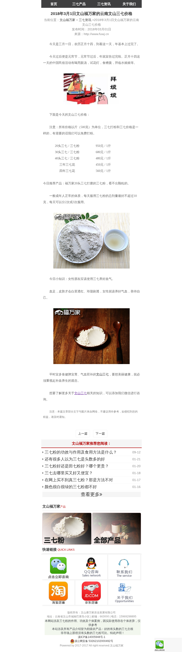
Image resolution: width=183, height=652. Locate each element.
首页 (53, 4)
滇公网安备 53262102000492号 (94, 641)
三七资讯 (104, 4)
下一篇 (100, 433)
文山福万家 (67, 20)
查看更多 (90, 494)
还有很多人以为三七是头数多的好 (75, 459)
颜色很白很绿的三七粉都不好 (71, 487)
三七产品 (79, 4)
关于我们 (129, 4)
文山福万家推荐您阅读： (91, 443)
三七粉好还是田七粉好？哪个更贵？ (77, 466)
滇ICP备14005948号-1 (91, 637)
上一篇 (82, 433)
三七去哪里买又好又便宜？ (69, 473)
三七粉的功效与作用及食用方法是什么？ (81, 452)
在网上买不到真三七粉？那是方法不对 (79, 480)
